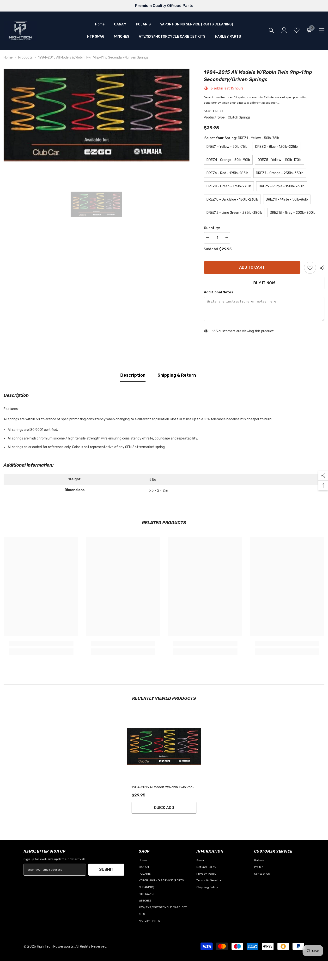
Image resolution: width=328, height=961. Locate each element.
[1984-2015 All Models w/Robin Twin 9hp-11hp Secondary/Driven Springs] (164, 746)
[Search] (271, 30)
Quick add (164, 807)
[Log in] (284, 30)
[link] (310, 268)
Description (133, 375)
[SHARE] (320, 268)
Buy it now (264, 283)
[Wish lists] (296, 30)
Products (25, 57)
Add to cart (252, 267)
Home (8, 57)
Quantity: (212, 228)
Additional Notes (218, 292)
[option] (96, 115)
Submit (106, 869)
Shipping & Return (177, 375)
